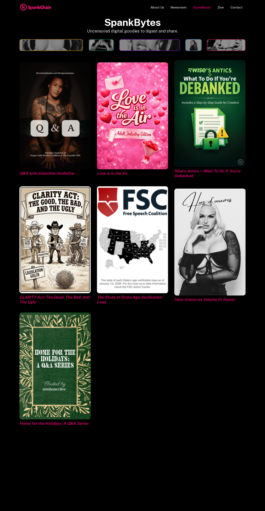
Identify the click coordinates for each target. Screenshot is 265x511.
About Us (157, 7)
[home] (35, 7)
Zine (220, 7)
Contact (236, 7)
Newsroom (179, 7)
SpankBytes (202, 7)
